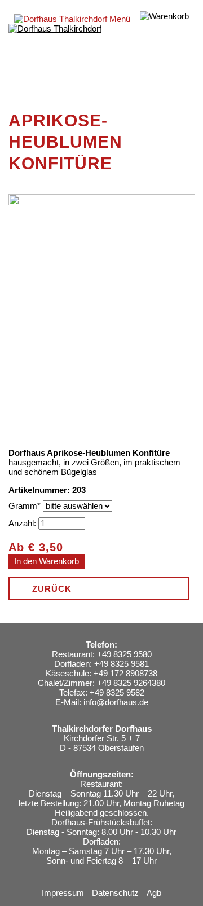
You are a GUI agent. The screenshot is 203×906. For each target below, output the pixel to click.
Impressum (63, 893)
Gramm (25, 506)
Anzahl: (22, 523)
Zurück (52, 588)
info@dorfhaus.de (115, 702)
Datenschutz (115, 893)
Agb (154, 893)
